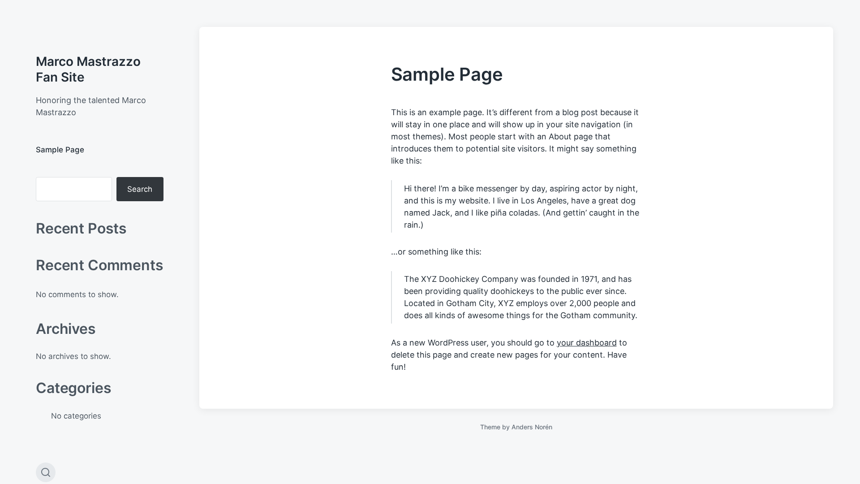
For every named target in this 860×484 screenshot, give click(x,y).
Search (139, 189)
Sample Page (60, 149)
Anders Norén (532, 427)
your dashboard (587, 342)
